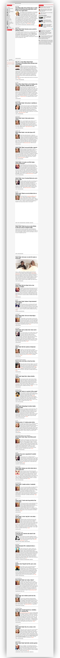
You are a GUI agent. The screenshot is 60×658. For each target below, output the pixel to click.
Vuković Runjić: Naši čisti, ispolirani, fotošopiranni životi (25, 347)
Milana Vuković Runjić (23, 24)
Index (8, 14)
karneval (33, 395)
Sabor (21, 591)
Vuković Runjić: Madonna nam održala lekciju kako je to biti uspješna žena (26, 468)
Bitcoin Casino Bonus (11, 28)
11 (8, 62)
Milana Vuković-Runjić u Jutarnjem (25, 612)
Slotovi (9, 26)
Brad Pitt (20, 541)
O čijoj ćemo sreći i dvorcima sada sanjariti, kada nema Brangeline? (25, 534)
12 (9, 62)
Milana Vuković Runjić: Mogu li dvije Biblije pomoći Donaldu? (25, 437)
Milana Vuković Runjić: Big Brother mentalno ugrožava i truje (26, 643)
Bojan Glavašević (18, 559)
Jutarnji (9, 9)
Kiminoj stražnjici (29, 354)
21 (11, 63)
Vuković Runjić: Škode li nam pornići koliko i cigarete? (26, 147)
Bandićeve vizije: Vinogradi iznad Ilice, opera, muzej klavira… (25, 564)
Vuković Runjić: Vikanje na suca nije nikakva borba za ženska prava (26, 193)
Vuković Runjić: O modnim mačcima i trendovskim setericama (25, 484)
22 (12, 63)
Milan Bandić (19, 24)
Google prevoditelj (10, 8)
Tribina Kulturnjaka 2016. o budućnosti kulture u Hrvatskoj (25, 546)
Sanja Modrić (29, 23)
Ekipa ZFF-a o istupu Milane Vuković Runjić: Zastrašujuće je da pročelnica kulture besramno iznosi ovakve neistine (26, 63)
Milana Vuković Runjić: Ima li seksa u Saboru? (24, 580)
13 (10, 62)
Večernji (9, 10)
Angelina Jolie (17, 541)
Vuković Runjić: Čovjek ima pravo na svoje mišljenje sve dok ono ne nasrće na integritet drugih (25, 226)
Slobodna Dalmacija (10, 11)
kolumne (16, 24)
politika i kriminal (29, 24)
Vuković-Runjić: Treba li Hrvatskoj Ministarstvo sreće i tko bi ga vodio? (26, 178)
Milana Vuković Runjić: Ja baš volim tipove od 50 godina (25, 132)
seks (23, 591)
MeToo (19, 222)
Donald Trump (17, 449)
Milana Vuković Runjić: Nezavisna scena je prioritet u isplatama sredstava (26, 29)
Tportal (9, 12)
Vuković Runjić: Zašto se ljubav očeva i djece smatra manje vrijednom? (25, 330)
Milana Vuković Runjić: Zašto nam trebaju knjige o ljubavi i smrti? (25, 316)
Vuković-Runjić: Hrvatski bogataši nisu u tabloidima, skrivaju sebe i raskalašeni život (25, 610)
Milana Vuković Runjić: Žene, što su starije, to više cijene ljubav (25, 627)
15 (12, 62)
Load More (26, 655)
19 (9, 63)
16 (13, 62)
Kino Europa (17, 79)
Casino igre (9, 27)
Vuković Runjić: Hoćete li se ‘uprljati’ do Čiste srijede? (26, 391)
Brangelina (23, 541)
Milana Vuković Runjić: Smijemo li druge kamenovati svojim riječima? (25, 302)
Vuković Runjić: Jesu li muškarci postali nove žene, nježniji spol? (25, 596)
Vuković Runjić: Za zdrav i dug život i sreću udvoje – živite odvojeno (25, 517)
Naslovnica (8, 3)
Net (8, 13)
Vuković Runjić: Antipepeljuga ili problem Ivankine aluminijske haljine (25, 406)
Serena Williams (27, 222)
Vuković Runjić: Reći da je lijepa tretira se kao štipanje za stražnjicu (24, 285)
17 (7, 63)
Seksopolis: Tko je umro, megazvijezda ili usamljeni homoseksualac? (25, 454)
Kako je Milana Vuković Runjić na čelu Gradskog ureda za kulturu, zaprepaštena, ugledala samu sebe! (26, 84)
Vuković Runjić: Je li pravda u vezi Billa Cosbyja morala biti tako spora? (24, 162)
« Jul (7, 66)
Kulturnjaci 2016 (22, 559)
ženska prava (31, 222)
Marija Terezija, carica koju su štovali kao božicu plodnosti (25, 361)
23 (13, 63)
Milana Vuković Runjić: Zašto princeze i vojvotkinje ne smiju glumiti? (26, 103)
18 (8, 63)
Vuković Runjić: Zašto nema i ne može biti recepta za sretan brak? (26, 257)
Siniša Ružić (31, 559)
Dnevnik (9, 15)
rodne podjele (22, 605)
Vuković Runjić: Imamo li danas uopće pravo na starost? (24, 118)
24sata (9, 16)
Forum (9, 7)
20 (10, 63)
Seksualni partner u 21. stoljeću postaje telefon (25, 422)
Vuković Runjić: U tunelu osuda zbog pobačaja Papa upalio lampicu (25, 501)
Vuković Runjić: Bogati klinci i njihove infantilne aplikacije (25, 376)
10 (7, 62)
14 (11, 62)
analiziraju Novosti (23, 96)
